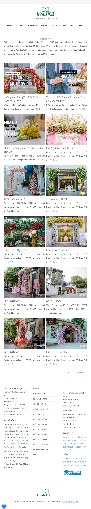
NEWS (65, 25)
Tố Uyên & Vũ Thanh (57, 199)
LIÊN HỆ (35, 455)
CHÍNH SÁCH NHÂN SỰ (40, 439)
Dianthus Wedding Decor (20, 425)
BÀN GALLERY (74, 462)
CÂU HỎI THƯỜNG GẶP (40, 450)
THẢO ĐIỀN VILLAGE (73, 465)
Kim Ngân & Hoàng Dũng (59, 148)
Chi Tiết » (39, 109)
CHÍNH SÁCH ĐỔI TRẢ (40, 419)
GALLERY (55, 25)
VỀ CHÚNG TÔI (37, 389)
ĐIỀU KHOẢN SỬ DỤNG (40, 399)
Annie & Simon (11, 301)
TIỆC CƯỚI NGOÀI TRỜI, (74, 447)
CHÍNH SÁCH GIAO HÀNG (41, 424)
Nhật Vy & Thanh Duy (57, 250)
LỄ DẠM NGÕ (82, 459)
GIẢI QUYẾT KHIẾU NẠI (40, 429)
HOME (9, 25)
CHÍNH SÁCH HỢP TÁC (40, 434)
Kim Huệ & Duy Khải (56, 352)
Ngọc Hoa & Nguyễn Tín (16, 250)
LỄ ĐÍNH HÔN (73, 459)
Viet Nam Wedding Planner (71, 501)
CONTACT (80, 25)
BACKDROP (66, 462)
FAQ (72, 25)
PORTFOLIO (45, 25)
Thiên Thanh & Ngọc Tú (16, 199)
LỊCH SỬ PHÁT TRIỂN (39, 394)
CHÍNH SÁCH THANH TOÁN (41, 414)
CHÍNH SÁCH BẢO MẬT (40, 445)
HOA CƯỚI (83, 465)
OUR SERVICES (31, 25)
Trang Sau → (82, 372)
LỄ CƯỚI (65, 459)
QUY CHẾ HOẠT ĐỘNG (40, 404)
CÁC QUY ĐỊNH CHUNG (40, 409)
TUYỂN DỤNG (67, 437)
